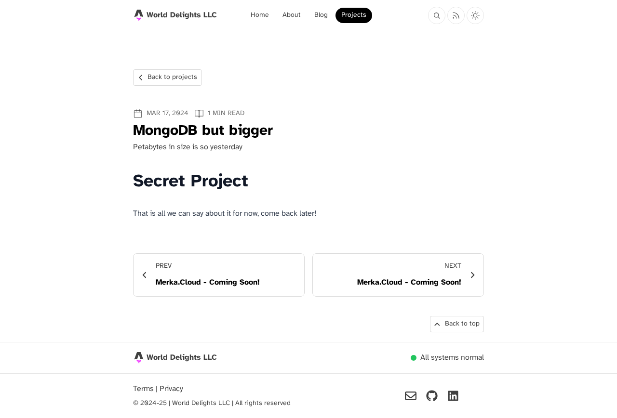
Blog (321, 15)
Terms (144, 389)
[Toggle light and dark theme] (475, 15)
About (291, 15)
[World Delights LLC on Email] (410, 395)
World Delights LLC (182, 357)
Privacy (171, 389)
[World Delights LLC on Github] (432, 395)
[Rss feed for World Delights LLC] (456, 15)
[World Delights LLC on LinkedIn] (453, 395)
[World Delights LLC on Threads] (474, 395)
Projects (353, 15)
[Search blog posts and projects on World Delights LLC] (436, 15)
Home (260, 15)
